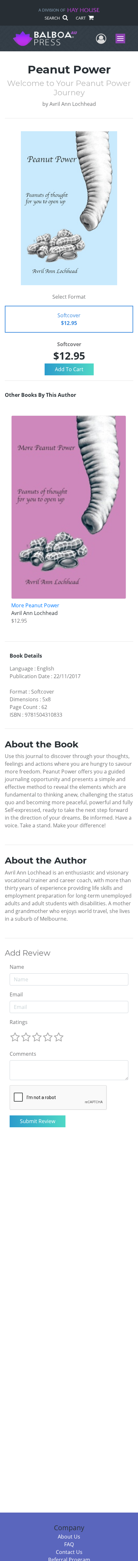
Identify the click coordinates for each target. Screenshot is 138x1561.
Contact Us (69, 1552)
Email (16, 994)
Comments (23, 1053)
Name (17, 966)
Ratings (19, 1022)
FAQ (69, 1544)
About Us (69, 1536)
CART (81, 18)
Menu (122, 38)
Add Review (27, 953)
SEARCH (53, 18)
